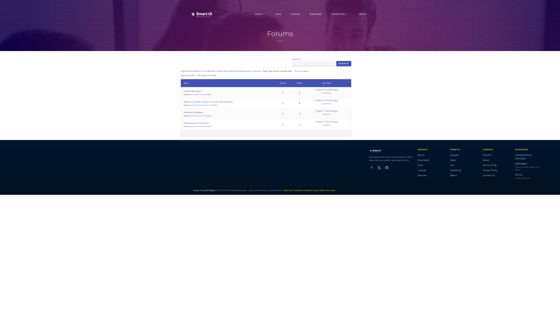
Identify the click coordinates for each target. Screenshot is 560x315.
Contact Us (489, 175)
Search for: (296, 59)
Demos (258, 14)
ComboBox (207, 94)
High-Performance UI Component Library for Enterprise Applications (216, 71)
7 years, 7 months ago (326, 111)
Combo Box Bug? (192, 91)
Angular (454, 155)
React (453, 160)
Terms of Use (490, 165)
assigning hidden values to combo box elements (208, 101)
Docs (278, 14)
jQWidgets (521, 163)
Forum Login (301, 71)
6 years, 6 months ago (326, 89)
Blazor (453, 175)
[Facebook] (371, 167)
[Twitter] (379, 167)
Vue (452, 165)
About (486, 160)
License (295, 14)
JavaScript (455, 170)
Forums (257, 71)
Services (422, 175)
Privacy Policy (490, 170)
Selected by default (193, 112)
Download (315, 14)
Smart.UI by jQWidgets (204, 190)
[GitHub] (387, 167)
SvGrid (518, 174)
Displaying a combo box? (196, 123)
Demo (421, 155)
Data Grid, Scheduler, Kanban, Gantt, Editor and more (309, 190)
